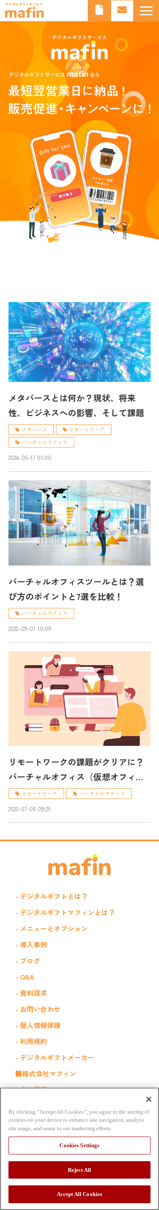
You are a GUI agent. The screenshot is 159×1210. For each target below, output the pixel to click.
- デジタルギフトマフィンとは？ (65, 912)
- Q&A (24, 977)
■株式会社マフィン (45, 1073)
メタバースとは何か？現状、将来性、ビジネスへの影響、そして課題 (76, 405)
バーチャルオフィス (44, 441)
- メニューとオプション (51, 928)
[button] (146, 11)
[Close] (148, 1099)
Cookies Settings (79, 1145)
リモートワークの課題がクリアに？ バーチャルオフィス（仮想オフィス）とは (76, 770)
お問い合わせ (122, 11)
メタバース (34, 429)
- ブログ (27, 960)
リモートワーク (87, 429)
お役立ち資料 (99, 11)
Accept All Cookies (79, 1194)
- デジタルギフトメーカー (55, 1057)
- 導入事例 (31, 944)
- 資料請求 (31, 993)
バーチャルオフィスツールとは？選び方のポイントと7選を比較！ (76, 588)
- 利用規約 (31, 1041)
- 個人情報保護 (38, 1025)
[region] (79, 1148)
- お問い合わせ (38, 1009)
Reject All (79, 1170)
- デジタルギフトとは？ (51, 896)
